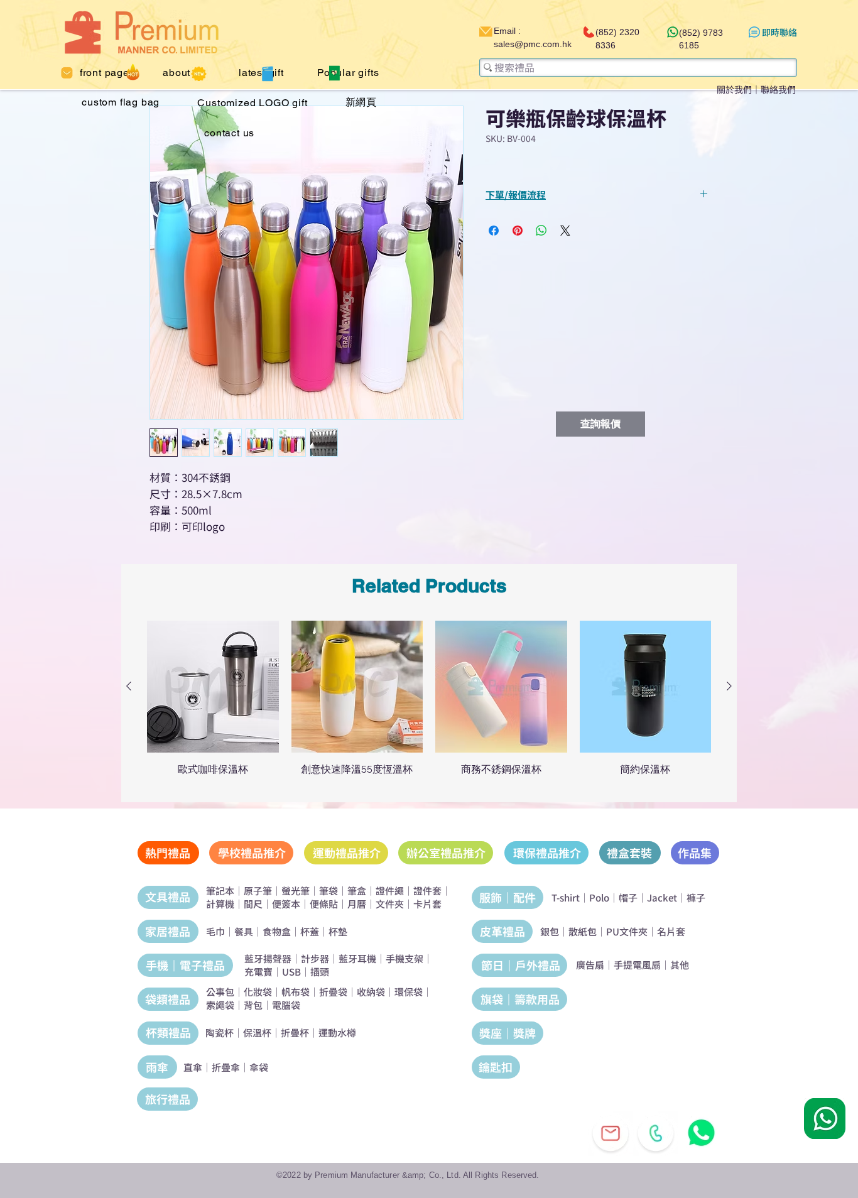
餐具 (243, 931)
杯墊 (338, 931)
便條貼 (324, 903)
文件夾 (390, 903)
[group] (429, 704)
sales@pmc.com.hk (533, 44)
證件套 (427, 890)
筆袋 (328, 890)
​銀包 (549, 931)
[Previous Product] (128, 686)
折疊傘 (226, 1067)
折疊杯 (295, 1032)
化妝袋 (258, 991)
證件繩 (390, 890)
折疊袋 (333, 991)
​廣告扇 (590, 964)
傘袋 (258, 1067)
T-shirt (565, 897)
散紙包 (582, 931)
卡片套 (427, 903)
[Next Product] (729, 686)
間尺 (253, 903)
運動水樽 (337, 1032)
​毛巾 (215, 931)
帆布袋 (295, 991)
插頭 (319, 971)
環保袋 (408, 991)
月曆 (356, 903)
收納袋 (371, 991)
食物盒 (277, 931)
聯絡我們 (778, 89)
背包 (253, 1004)
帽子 (628, 897)
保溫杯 (257, 1032)
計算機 (220, 903)
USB (291, 971)
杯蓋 (309, 931)
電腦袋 (286, 1004)
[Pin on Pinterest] (517, 230)
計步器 (315, 958)
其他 (679, 964)
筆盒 (356, 890)
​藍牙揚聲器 (267, 958)
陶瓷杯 (219, 1032)
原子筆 (258, 890)
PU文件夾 (627, 931)
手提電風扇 (637, 964)
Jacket (662, 897)
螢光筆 (295, 890)
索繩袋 (220, 1004)
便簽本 (286, 903)
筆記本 (220, 890)
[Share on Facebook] (493, 230)
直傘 (192, 1067)
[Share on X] (565, 230)
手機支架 (404, 958)
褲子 (696, 897)
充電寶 (258, 971)
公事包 (220, 991)
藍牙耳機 (357, 958)
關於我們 (734, 89)
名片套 (671, 931)
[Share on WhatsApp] (541, 230)
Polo (599, 897)
